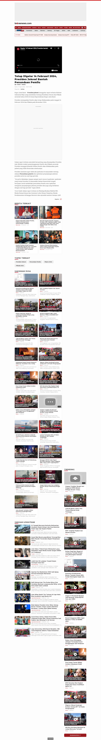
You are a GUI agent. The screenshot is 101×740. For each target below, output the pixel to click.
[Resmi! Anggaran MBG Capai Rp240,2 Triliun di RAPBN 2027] (75, 610)
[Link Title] (16, 84)
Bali (69, 30)
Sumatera (29, 30)
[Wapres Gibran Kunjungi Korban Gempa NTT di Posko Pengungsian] (75, 697)
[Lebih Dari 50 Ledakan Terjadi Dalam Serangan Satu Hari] (22, 564)
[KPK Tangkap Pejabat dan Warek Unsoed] (75, 523)
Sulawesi (75, 30)
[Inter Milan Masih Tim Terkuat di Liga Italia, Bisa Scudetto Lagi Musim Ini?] (22, 597)
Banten (42, 30)
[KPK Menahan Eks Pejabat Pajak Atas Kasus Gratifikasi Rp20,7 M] (75, 675)
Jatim (63, 30)
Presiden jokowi (33, 92)
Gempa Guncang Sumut (50, 34)
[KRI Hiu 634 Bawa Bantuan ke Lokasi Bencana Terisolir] (75, 719)
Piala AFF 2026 (74, 34)
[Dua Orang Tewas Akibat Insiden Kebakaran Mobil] (75, 654)
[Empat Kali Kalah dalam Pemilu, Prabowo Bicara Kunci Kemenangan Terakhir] (26, 212)
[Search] (85, 27)
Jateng (49, 30)
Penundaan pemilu (26, 174)
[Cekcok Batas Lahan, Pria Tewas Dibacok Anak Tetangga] (75, 500)
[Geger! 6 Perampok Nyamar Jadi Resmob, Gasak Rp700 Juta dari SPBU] (75, 587)
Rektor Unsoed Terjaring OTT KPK (34, 34)
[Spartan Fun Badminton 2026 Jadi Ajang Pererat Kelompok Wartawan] (22, 575)
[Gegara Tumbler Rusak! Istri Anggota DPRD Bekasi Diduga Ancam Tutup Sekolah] (75, 478)
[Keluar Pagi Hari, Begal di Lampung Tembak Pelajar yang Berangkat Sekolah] (75, 543)
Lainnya (82, 30)
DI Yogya (56, 30)
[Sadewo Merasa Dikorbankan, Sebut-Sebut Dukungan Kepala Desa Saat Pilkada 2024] (50, 236)
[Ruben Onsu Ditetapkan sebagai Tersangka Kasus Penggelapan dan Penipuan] (75, 632)
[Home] (23, 23)
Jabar (36, 30)
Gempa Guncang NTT (63, 34)
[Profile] (82, 27)
